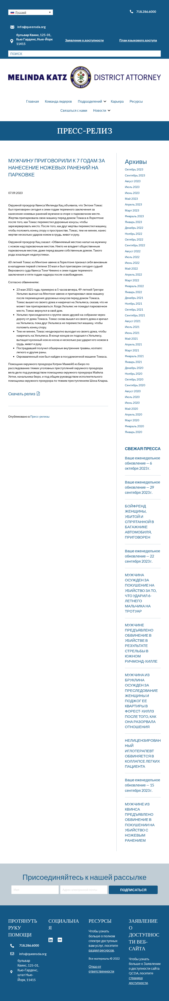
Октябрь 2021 (134, 309)
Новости (99, 110)
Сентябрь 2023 (135, 175)
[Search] (158, 53)
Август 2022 (133, 251)
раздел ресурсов (101, 950)
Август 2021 (133, 321)
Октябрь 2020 (134, 379)
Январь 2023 (133, 222)
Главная (32, 101)
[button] (30, 12)
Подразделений (90, 101)
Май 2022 (131, 268)
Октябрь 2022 (134, 239)
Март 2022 (132, 280)
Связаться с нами (73, 110)
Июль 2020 (132, 397)
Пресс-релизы (39, 416)
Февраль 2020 (134, 426)
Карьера (117, 101)
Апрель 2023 (133, 204)
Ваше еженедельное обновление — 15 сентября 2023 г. (142, 785)
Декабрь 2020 (134, 368)
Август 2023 (133, 181)
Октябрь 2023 (134, 169)
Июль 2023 (132, 187)
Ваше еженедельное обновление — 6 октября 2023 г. (142, 463)
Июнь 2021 (132, 332)
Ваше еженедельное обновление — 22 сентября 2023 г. (142, 556)
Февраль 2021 (134, 356)
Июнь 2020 (132, 402)
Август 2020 (133, 391)
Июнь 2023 (132, 193)
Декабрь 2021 (134, 297)
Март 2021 (132, 350)
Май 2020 (131, 408)
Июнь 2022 (132, 262)
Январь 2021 (133, 362)
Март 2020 (132, 420)
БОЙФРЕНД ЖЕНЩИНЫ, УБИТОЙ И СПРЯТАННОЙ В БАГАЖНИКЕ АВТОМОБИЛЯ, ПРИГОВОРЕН (139, 521)
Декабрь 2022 (134, 227)
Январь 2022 (133, 292)
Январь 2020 (133, 432)
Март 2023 (132, 210)
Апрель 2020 (133, 414)
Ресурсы (136, 101)
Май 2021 (131, 338)
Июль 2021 (132, 327)
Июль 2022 (132, 257)
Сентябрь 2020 (135, 385)
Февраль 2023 (134, 216)
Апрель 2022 (133, 274)
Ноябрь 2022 (133, 233)
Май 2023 (131, 198)
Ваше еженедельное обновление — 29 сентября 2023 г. (142, 487)
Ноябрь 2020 (133, 373)
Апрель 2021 (133, 344)
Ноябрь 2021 (133, 303)
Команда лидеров (58, 101)
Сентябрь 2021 (135, 315)
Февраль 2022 (134, 286)
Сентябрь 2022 (135, 245)
